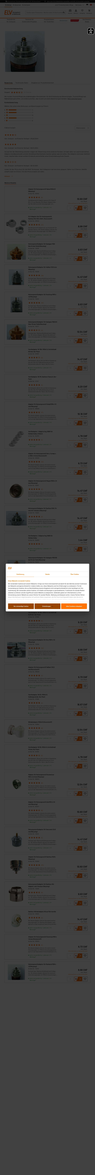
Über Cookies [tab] (75, 574)
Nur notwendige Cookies (21, 606)
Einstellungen (46, 606)
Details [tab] (47, 574)
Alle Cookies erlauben (74, 606)
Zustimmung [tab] (20, 574)
